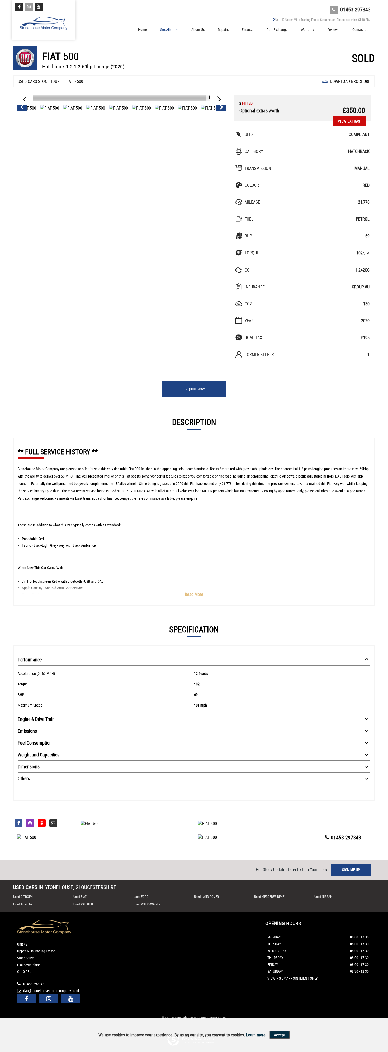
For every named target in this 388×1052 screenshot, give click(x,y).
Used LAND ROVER (206, 896)
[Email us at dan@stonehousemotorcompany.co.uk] (53, 823)
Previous (22, 108)
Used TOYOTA (22, 904)
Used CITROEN (23, 896)
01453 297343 (355, 9)
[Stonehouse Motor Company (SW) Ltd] (43, 22)
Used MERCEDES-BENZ (269, 896)
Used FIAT (80, 896)
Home (142, 29)
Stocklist (166, 29)
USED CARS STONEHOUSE (39, 81)
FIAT (69, 81)
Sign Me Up (351, 869)
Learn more (256, 1035)
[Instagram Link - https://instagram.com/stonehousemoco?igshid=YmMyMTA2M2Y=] (29, 7)
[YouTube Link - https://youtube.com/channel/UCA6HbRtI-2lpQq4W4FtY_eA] (39, 7)
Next (221, 108)
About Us (198, 29)
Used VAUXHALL (84, 904)
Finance (247, 29)
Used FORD (141, 896)
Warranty (307, 29)
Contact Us (360, 29)
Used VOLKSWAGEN (147, 904)
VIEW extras (349, 121)
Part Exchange (277, 29)
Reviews (333, 29)
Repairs (223, 29)
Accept (279, 1035)
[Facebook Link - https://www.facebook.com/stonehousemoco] (19, 7)
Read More (194, 594)
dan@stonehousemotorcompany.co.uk (51, 990)
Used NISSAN (323, 896)
